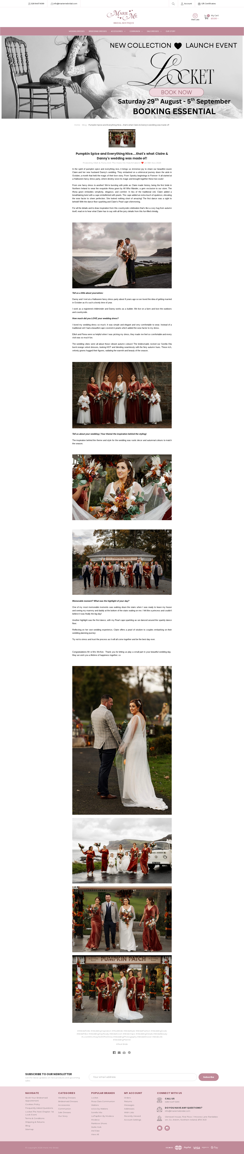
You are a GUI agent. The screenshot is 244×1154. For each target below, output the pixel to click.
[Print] (124, 1053)
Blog (27, 1125)
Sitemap (29, 1129)
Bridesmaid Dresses (98, 31)
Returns (128, 1101)
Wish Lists (195, 19)
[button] (122, 77)
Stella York (96, 1127)
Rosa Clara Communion (103, 1101)
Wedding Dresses (77, 31)
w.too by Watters (99, 1108)
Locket (94, 1097)
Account (188, 3)
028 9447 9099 (37, 3)
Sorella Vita (96, 1112)
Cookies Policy (32, 1104)
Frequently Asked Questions (39, 1108)
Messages (129, 1105)
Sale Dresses (153, 31)
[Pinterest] (129, 1053)
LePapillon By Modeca (102, 1116)
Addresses (129, 1108)
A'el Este (95, 1130)
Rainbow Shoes (99, 1123)
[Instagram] (167, 1128)
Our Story (170, 31)
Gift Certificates (208, 3)
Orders (127, 1097)
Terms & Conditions (34, 1118)
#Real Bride (122, 1044)
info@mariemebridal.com (65, 3)
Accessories (117, 31)
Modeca (95, 1119)
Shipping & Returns (34, 1122)
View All (95, 1134)
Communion (135, 31)
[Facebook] (114, 1053)
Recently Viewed (132, 1116)
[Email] (119, 1053)
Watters (95, 1105)
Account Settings (132, 1119)
